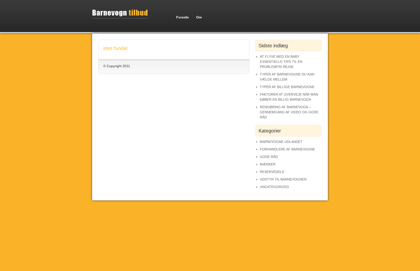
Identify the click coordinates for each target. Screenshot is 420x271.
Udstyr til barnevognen (283, 179)
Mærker (267, 164)
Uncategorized (274, 187)
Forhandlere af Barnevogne (287, 149)
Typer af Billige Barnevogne (287, 87)
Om (199, 17)
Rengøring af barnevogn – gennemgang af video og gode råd (289, 112)
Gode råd (269, 157)
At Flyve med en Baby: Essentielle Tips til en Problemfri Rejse (281, 62)
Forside (182, 17)
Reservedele (272, 172)
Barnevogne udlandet (281, 142)
